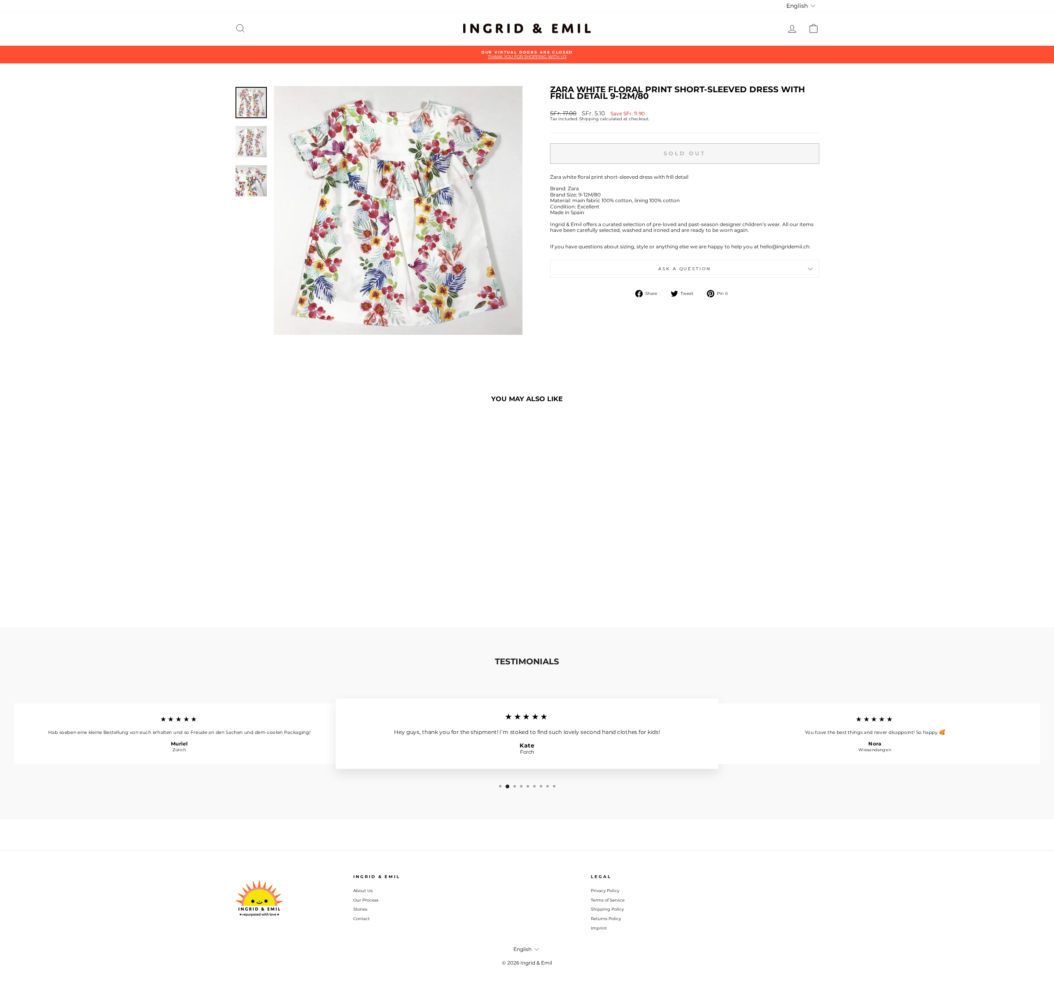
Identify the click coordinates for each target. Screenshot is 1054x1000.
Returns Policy (606, 918)
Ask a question (684, 268)
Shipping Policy (607, 909)
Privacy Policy (605, 890)
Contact (361, 918)
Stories (360, 909)
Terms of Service (608, 900)
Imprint (599, 928)
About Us (363, 890)
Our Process (365, 900)
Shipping (589, 119)
